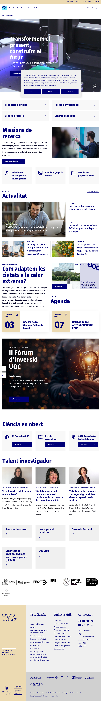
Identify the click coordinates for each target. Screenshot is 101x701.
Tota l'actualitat (93, 191)
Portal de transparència (62, 646)
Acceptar (32, 92)
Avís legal (65, 693)
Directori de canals (84, 630)
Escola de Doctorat (82, 529)
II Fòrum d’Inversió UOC (23, 359)
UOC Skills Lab (35, 648)
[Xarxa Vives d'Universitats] (51, 677)
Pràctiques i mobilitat (61, 630)
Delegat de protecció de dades (39, 696)
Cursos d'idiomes (36, 645)
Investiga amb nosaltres (46, 531)
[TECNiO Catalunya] (92, 582)
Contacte (96, 2)
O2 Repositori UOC (60, 639)
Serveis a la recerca (16, 529)
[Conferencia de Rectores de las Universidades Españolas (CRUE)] (65, 677)
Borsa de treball (59, 633)
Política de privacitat (76, 693)
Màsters (33, 627)
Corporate (70, 2)
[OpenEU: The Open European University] (18, 690)
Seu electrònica (59, 649)
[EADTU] (36, 684)
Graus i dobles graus (37, 624)
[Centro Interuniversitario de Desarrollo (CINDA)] (77, 677)
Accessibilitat (54, 696)
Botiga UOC (82, 646)
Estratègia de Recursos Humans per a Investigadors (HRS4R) (16, 555)
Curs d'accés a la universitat (39, 660)
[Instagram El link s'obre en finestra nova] (79, 620)
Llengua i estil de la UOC (62, 643)
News (84, 2)
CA (88, 8)
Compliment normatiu (37, 693)
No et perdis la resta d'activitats (86, 264)
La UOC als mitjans (84, 640)
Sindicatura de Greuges (53, 693)
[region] (51, 83)
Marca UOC (82, 643)
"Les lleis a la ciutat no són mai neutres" (16, 493)
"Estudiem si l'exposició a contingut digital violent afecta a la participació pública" (82, 496)
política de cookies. (50, 85)
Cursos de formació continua (40, 642)
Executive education (37, 636)
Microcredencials (60, 627)
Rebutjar (51, 92)
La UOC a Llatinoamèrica (86, 637)
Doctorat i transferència (38, 639)
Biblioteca (57, 621)
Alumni (77, 2)
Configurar (69, 92)
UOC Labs (44, 550)
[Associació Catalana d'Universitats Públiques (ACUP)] (36, 677)
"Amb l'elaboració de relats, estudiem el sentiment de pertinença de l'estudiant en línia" (49, 496)
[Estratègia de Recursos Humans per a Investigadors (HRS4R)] (6, 690)
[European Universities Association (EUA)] (89, 677)
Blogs (80, 634)
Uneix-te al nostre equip (62, 636)
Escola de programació (38, 651)
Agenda (89, 2)
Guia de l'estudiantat (61, 624)
